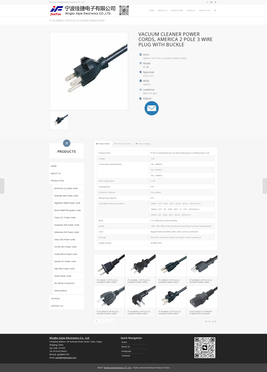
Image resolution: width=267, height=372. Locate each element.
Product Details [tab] (104, 144)
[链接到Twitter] (215, 2)
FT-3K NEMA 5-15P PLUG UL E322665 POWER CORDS (77, 20)
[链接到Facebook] (207, 2)
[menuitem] (151, 10)
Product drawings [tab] (144, 144)
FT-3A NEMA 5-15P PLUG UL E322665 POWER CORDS (201, 281)
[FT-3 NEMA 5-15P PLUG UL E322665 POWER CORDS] (171, 265)
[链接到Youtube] (211, 2)
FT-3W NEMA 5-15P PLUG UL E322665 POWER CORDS (139, 312)
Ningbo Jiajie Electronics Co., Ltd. (69, 338)
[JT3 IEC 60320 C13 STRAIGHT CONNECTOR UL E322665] (202, 297)
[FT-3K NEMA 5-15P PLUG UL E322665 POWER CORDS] (88, 71)
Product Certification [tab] (124, 144)
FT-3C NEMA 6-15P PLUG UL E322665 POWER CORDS (108, 312)
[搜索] (215, 10)
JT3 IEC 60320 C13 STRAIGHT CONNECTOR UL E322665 (201, 312)
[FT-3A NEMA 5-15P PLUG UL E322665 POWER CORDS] (202, 265)
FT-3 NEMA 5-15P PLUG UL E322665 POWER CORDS (169, 281)
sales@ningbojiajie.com (65, 357)
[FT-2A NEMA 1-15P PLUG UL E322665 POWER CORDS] (140, 265)
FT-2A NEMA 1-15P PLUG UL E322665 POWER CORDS (139, 281)
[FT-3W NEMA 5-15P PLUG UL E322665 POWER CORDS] (140, 297)
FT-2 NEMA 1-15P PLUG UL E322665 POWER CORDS (107, 281)
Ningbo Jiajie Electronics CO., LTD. (117, 367)
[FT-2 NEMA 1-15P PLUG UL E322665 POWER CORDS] (109, 265)
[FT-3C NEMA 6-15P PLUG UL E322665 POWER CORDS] (109, 297)
